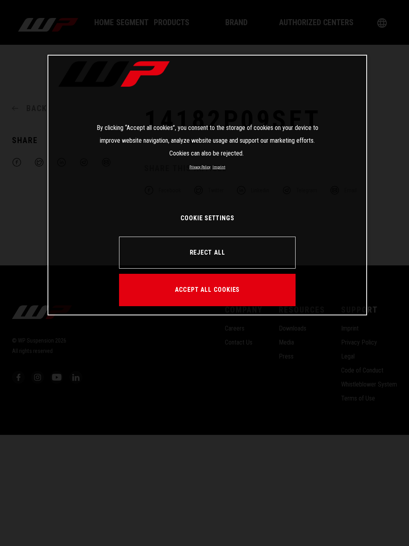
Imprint (218, 167)
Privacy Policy (199, 167)
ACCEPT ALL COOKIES (207, 289)
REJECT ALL (207, 252)
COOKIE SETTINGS (207, 218)
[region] (207, 185)
